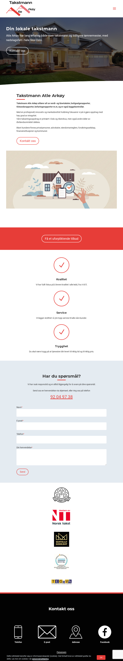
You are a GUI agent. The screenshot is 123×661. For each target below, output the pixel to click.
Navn (19, 407)
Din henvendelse (24, 447)
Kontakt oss (17, 51)
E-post (19, 421)
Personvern (61, 652)
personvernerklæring (40, 659)
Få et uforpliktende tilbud (61, 238)
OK (101, 657)
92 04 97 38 (61, 396)
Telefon (20, 434)
